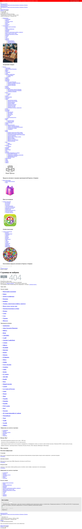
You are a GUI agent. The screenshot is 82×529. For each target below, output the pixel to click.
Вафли (4, 294)
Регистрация (6, 9)
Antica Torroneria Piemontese (10, 328)
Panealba (5, 403)
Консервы (5, 299)
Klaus (4, 381)
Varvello (5, 423)
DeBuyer (5, 345)
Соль (4, 316)
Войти (1, 9)
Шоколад (5, 320)
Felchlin (5, 362)
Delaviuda (5, 350)
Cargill (4, 338)
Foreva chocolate (7, 364)
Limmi (4, 391)
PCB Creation (6, 406)
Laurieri (5, 386)
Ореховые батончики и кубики (11, 308)
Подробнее (2, 456)
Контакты (5, 433)
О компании (5, 430)
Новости (4, 431)
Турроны (5, 318)
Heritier (5, 372)
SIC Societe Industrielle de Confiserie (12, 413)
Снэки (4, 313)
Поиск (4, 434)
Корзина (2, 10)
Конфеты (5, 301)
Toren (4, 418)
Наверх (1, 520)
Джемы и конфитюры (8, 296)
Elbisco (4, 359)
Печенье (5, 311)
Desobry (5, 352)
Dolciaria (5, 355)
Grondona (5, 367)
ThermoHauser (6, 415)
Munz (4, 396)
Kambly (5, 379)
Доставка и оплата (6, 432)
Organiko (5, 398)
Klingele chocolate (7, 384)
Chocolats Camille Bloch (9, 340)
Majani (4, 393)
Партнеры (5, 435)
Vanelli (4, 420)
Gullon (4, 369)
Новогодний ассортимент (9, 291)
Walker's (5, 425)
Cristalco (5, 342)
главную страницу (10, 283)
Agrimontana (6, 325)
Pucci (4, 408)
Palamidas (5, 401)
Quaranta (5, 410)
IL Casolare (6, 374)
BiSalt (4, 333)
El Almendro (6, 357)
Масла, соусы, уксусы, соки (10, 306)
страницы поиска (33, 284)
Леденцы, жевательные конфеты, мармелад (14, 303)
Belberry (5, 330)
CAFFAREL (6, 335)
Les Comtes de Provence (9, 389)
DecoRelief (5, 347)
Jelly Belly (5, 376)
